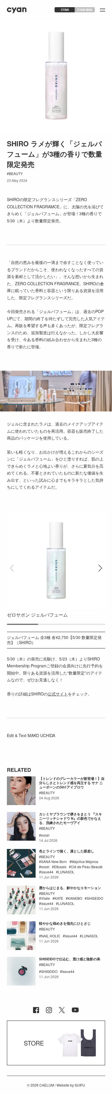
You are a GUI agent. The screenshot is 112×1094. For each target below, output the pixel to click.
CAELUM (46, 1085)
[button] (100, 568)
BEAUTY (16, 173)
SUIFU (80, 1085)
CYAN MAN (84, 10)
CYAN (65, 10)
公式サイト (58, 694)
